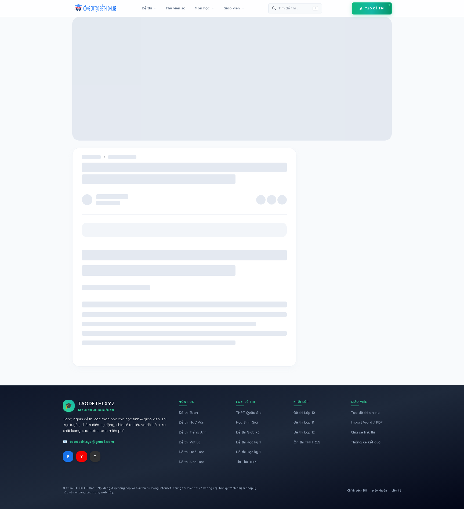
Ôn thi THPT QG (306, 442)
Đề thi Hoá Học (191, 452)
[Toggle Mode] (344, 8)
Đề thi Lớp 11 (303, 422)
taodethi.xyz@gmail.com (92, 441)
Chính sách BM (357, 490)
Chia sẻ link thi (363, 432)
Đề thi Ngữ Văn (191, 422)
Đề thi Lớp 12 (304, 432)
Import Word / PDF (367, 422)
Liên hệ (396, 490)
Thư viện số (175, 8)
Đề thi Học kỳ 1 (248, 442)
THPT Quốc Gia (249, 412)
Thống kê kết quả (365, 442)
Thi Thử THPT (247, 462)
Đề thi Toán (188, 412)
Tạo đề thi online (365, 412)
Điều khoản (379, 490)
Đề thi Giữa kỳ (248, 432)
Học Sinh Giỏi (247, 422)
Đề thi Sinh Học (191, 462)
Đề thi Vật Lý (189, 442)
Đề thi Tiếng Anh (192, 432)
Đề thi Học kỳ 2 (248, 452)
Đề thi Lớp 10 (304, 412)
